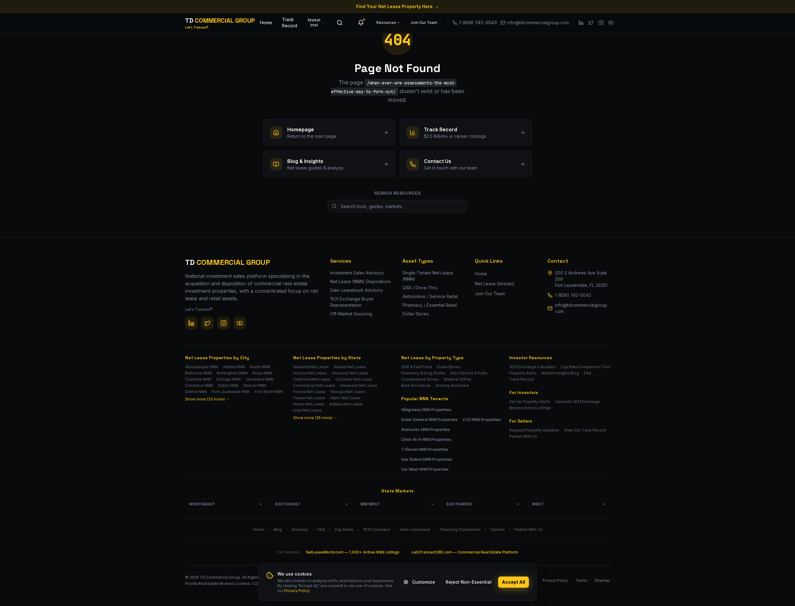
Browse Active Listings (530, 407)
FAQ (587, 373)
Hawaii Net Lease (309, 398)
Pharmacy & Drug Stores (423, 373)
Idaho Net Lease (345, 398)
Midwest (370, 504)
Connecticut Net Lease (314, 385)
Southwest (459, 504)
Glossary (300, 529)
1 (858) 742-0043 (573, 295)
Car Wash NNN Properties (425, 469)
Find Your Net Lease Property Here (397, 6)
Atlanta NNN (234, 366)
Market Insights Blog (560, 373)
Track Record (289, 22)
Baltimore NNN (198, 373)
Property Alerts (523, 373)
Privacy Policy (296, 590)
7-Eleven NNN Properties (424, 449)
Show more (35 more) (313, 417)
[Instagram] (601, 22)
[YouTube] (610, 22)
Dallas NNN (228, 385)
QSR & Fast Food (416, 366)
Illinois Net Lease (309, 404)
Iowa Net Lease (307, 410)
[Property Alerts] (360, 22)
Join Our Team (424, 22)
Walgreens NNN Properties (426, 409)
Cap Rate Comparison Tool (585, 366)
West (538, 504)
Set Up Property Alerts (529, 401)
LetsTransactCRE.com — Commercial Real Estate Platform (464, 552)
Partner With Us (523, 436)
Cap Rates (343, 529)
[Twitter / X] (591, 22)
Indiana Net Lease (345, 404)
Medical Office (457, 379)
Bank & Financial (415, 385)
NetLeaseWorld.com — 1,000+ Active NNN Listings (352, 552)
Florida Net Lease (309, 391)
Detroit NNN (196, 391)
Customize (423, 582)
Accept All (513, 582)
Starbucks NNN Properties (425, 429)
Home (266, 22)
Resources (386, 22)
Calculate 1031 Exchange (577, 401)
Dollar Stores (449, 366)
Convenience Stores (420, 379)
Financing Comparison (460, 529)
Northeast (202, 504)
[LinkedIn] (581, 22)
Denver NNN (254, 385)
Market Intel (314, 22)
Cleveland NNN (260, 379)
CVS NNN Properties (482, 419)
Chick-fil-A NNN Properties (426, 439)
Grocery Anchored (452, 385)
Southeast (288, 504)
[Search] (339, 22)
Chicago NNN (228, 379)
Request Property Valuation (534, 430)
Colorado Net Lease (353, 379)
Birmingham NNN (232, 373)
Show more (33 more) (205, 399)
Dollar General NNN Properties (429, 419)
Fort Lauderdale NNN (231, 391)
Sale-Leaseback (415, 529)
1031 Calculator (376, 529)
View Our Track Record (585, 430)
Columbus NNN (199, 385)
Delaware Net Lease (358, 385)
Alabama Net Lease (311, 366)
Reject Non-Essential (469, 582)
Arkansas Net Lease (350, 373)
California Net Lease (311, 379)
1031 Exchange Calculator (532, 366)
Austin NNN (260, 366)
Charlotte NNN (198, 379)
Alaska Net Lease (350, 366)
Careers (497, 529)
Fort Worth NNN (269, 391)
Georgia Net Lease (347, 391)
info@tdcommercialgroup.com (581, 308)
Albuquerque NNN (201, 366)
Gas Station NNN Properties (426, 459)
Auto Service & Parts (468, 373)
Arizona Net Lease (310, 373)
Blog (278, 529)
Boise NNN (262, 373)
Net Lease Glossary (495, 283)
